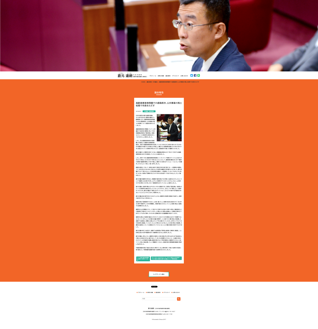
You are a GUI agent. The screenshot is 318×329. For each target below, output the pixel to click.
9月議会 (155, 82)
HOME (143, 82)
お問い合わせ (184, 76)
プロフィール (152, 76)
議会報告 (168, 76)
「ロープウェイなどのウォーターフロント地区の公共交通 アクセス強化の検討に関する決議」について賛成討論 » (166, 258)
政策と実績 (161, 76)
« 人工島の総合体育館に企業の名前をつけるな (143, 259)
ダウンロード (175, 76)
